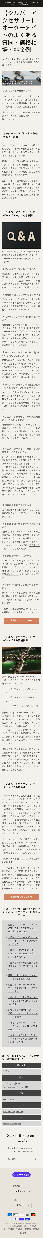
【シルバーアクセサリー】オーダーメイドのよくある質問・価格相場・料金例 (23, 1038)
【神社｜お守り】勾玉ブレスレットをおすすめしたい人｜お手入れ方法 (23, 1001)
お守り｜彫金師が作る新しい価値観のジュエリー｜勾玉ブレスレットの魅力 (23, 1013)
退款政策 (11, 1229)
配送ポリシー (12, 574)
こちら (22, 830)
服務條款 (28, 1229)
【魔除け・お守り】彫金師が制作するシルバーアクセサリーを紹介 (23, 966)
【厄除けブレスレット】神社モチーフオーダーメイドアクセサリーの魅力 (23, 941)
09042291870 (8, 1099)
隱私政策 (19, 1229)
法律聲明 (23, 1233)
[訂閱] (35, 1159)
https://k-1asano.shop (12, 1123)
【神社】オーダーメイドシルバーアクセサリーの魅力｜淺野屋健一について (23, 1026)
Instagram (25, 859)
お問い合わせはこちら (21, 620)
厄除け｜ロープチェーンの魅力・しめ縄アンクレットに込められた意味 (23, 988)
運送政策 (36, 1229)
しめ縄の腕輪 (23, 846)
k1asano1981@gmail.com (13, 1111)
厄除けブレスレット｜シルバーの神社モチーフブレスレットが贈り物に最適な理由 (23, 928)
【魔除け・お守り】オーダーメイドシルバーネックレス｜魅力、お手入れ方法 (23, 953)
